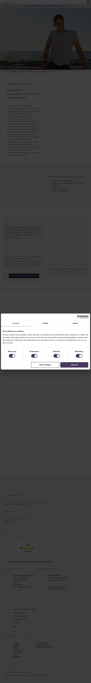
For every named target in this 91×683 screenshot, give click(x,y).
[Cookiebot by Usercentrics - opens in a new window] (78, 317)
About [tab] (75, 323)
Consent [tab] (15, 323)
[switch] (34, 356)
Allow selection (45, 365)
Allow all (74, 365)
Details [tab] (45, 323)
